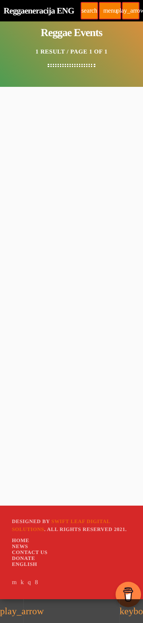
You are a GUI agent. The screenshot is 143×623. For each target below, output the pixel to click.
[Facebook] (36, 582)
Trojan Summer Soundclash (52, 212)
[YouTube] (14, 582)
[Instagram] (29, 582)
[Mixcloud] (22, 582)
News (20, 199)
